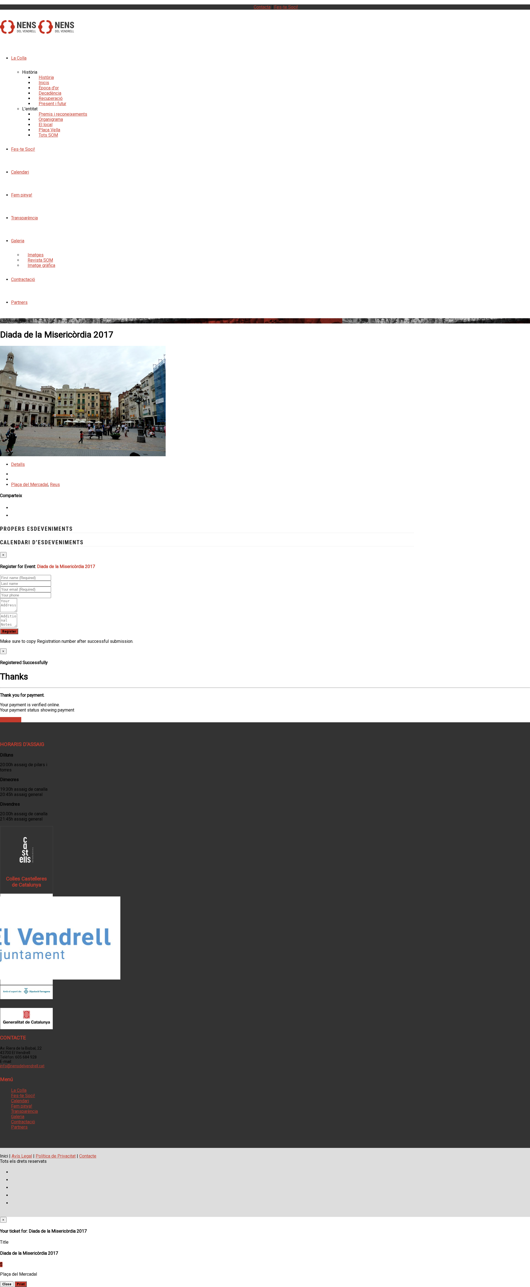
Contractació (23, 279)
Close (6, 1284)
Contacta (262, 7)
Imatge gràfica (41, 265)
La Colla (18, 58)
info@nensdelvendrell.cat (22, 1066)
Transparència (24, 218)
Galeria (17, 240)
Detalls (18, 464)
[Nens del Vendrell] (18, 30)
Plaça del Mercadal (29, 484)
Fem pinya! (21, 195)
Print (21, 1284)
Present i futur (52, 103)
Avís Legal (22, 1156)
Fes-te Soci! (286, 7)
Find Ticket (10, 719)
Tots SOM (48, 135)
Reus (55, 484)
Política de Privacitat (56, 1156)
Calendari (20, 172)
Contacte (87, 1156)
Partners (19, 302)
